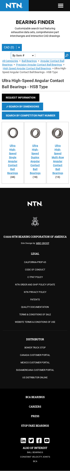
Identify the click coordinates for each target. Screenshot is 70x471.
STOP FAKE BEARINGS (35, 425)
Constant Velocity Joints (35, 457)
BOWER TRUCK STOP (35, 347)
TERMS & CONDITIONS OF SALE (35, 314)
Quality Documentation (35, 307)
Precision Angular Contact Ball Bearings (39, 64)
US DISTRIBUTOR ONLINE (35, 377)
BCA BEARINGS (35, 397)
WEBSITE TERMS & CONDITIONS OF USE (35, 322)
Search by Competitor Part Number (30, 115)
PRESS (35, 416)
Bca (35, 461)
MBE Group (42, 243)
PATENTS (35, 299)
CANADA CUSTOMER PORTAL (35, 355)
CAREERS (35, 406)
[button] (20, 97)
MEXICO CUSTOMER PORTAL (35, 362)
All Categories (10, 60)
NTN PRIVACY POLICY (35, 292)
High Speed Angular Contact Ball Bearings (27, 68)
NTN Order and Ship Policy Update (35, 284)
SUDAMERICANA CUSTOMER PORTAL (35, 370)
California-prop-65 (35, 262)
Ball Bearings (29, 60)
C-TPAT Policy (35, 277)
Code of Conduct (35, 269)
